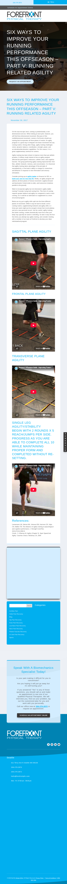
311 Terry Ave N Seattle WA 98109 (24, 763)
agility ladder (31, 176)
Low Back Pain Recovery (17, 626)
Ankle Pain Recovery (16, 614)
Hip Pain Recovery (15, 620)
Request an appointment (20, 81)
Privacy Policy (40, 878)
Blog (10, 617)
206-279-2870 (42, 706)
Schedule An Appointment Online (20, 8)
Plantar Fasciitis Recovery (18, 631)
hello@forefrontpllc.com (20, 776)
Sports (11, 637)
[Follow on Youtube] (58, 744)
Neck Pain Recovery (16, 629)
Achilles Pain (13, 611)
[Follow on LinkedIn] (55, 744)
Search (29, 605)
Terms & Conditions (50, 878)
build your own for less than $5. (23, 179)
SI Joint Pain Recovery (16, 634)
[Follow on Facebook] (48, 744)
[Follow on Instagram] (52, 744)
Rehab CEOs (19, 878)
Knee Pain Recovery (16, 623)
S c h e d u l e (65, 442)
